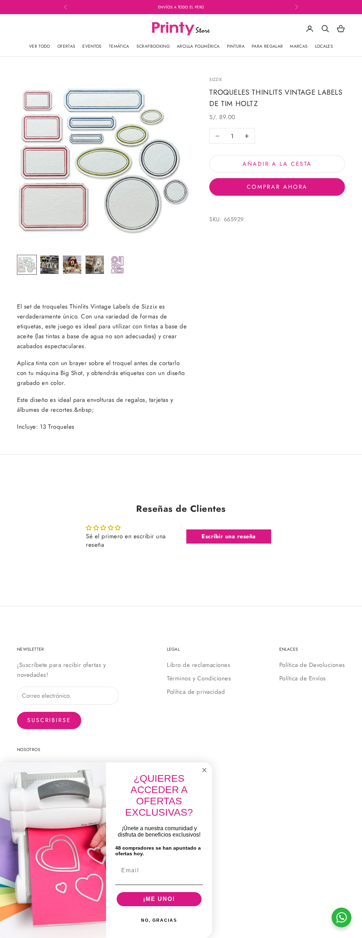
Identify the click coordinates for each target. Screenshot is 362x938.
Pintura (236, 46)
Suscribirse (49, 720)
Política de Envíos (302, 678)
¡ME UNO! (159, 899)
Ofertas (66, 46)
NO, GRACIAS (159, 920)
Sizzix (215, 79)
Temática (119, 46)
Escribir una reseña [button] (229, 536)
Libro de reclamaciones (198, 665)
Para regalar (267, 46)
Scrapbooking (153, 46)
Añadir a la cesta (277, 164)
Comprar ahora (277, 187)
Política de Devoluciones (312, 665)
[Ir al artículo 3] (72, 265)
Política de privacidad (196, 691)
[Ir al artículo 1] (27, 265)
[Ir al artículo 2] (49, 265)
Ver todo (39, 46)
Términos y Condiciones (199, 678)
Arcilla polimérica (198, 46)
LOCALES (324, 46)
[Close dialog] (204, 770)
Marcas (299, 46)
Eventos (92, 46)
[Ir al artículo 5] (117, 265)
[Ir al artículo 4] (95, 265)
